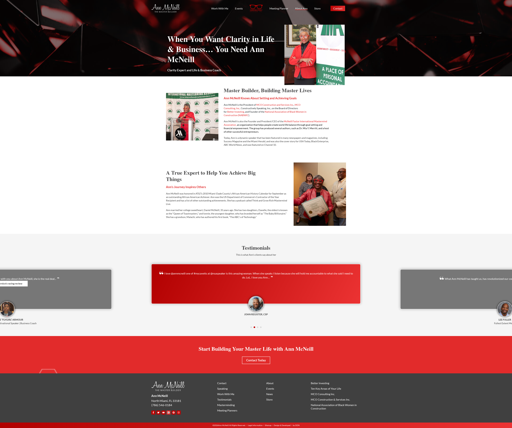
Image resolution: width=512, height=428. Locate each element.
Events (239, 8)
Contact (337, 8)
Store (317, 8)
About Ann (301, 8)
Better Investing (235, 111)
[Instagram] (179, 413)
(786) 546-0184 (161, 405)
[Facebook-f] (153, 413)
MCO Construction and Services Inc (274, 104)
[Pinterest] (174, 413)
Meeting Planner (278, 8)
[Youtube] (163, 413)
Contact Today (256, 360)
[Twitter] (158, 413)
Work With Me (219, 8)
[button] (251, 327)
